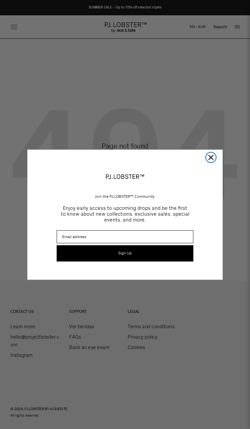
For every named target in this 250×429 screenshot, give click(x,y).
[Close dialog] (211, 157)
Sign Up (125, 253)
